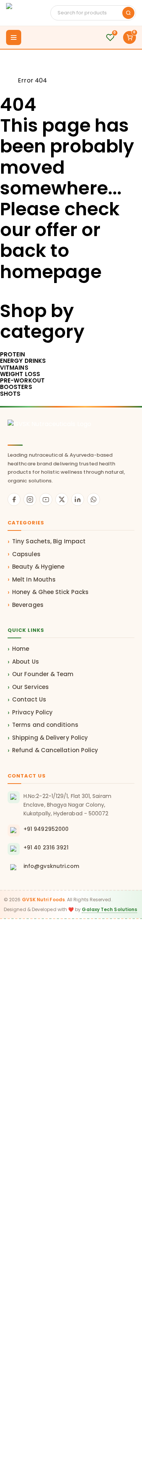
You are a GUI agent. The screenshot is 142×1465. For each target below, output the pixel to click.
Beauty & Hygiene (38, 567)
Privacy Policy (32, 712)
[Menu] (13, 37)
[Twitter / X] (61, 499)
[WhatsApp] (93, 499)
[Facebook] (14, 499)
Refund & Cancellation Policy (55, 750)
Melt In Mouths (34, 579)
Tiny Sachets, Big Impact (49, 541)
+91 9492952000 (46, 829)
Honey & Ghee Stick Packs (50, 592)
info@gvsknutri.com (51, 866)
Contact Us (29, 699)
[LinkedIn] (77, 499)
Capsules (26, 554)
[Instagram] (29, 499)
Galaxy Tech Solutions (109, 909)
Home (9, 80)
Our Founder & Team (42, 674)
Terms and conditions (45, 725)
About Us (25, 662)
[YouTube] (45, 499)
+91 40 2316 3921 (46, 847)
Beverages (28, 605)
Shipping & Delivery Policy (50, 738)
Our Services (30, 687)
